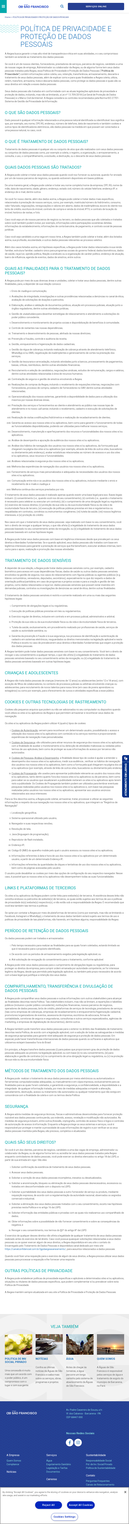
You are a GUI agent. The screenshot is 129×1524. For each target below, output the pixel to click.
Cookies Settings (65, 1516)
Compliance (13, 1464)
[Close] (125, 1492)
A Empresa (13, 1455)
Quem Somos (14, 1460)
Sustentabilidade (96, 1455)
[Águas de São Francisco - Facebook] (69, 1442)
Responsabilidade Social (99, 1460)
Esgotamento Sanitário (58, 1464)
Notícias (11, 1471)
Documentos (53, 1471)
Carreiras (51, 1479)
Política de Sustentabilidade (100, 1468)
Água (49, 1460)
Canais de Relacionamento (100, 1484)
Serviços (51, 1455)
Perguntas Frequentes (98, 1481)
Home (8, 17)
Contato (90, 1475)
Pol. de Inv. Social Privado (99, 1464)
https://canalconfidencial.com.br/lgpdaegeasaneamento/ (35, 1249)
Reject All (48, 1505)
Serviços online (96, 6)
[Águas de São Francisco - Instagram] (78, 1442)
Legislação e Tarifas (57, 1468)
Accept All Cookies (81, 1505)
